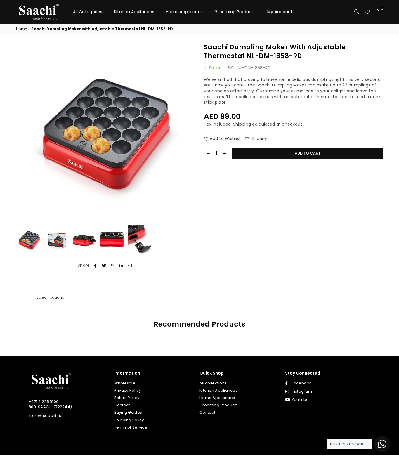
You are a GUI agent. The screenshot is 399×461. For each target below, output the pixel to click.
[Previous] (24, 132)
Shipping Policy (129, 420)
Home (21, 29)
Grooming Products (235, 12)
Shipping (242, 124)
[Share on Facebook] (95, 265)
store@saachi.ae (46, 415)
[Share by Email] (130, 265)
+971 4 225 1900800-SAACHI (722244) (50, 404)
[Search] (356, 11)
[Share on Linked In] (121, 265)
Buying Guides (128, 412)
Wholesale (125, 383)
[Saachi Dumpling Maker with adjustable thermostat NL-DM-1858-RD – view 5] (139, 240)
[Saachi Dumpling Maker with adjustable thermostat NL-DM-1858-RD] (29, 240)
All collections (213, 383)
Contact (122, 405)
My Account (280, 12)
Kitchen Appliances (134, 12)
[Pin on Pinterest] (112, 265)
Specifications (50, 297)
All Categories (87, 12)
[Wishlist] (367, 11)
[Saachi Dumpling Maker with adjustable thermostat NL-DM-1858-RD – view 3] (84, 240)
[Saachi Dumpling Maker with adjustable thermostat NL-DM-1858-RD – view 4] (112, 240)
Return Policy (127, 398)
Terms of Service (130, 427)
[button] (377, 11)
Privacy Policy (127, 390)
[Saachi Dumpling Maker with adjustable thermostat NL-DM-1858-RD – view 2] (56, 240)
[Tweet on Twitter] (104, 265)
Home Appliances (184, 12)
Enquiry (259, 138)
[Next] (187, 132)
